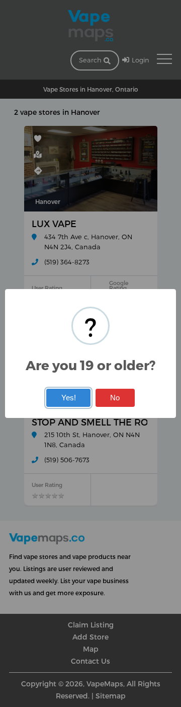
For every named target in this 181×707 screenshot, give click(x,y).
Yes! (68, 398)
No (115, 398)
